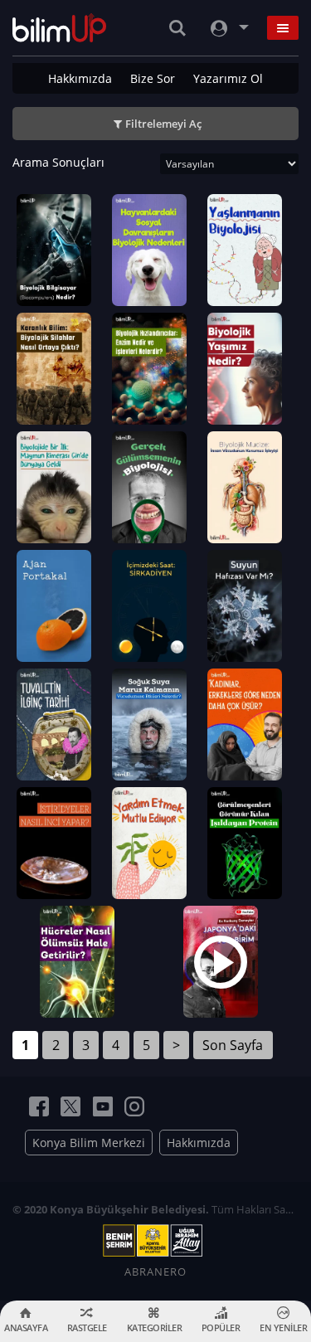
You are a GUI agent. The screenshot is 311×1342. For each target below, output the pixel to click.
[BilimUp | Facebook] (39, 1106)
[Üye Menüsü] (228, 27)
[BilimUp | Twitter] (70, 1106)
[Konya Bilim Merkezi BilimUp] (59, 27)
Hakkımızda (80, 78)
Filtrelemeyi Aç (163, 123)
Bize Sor (152, 78)
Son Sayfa (232, 1045)
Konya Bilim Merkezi (88, 1142)
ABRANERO (155, 1271)
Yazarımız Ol (228, 78)
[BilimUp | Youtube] (103, 1106)
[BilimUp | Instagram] (134, 1106)
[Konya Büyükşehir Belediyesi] (156, 1240)
